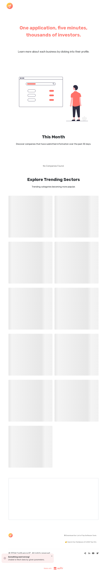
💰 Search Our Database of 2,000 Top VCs (80, 542)
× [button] (51, 556)
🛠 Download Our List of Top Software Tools (80, 535)
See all (70, 59)
